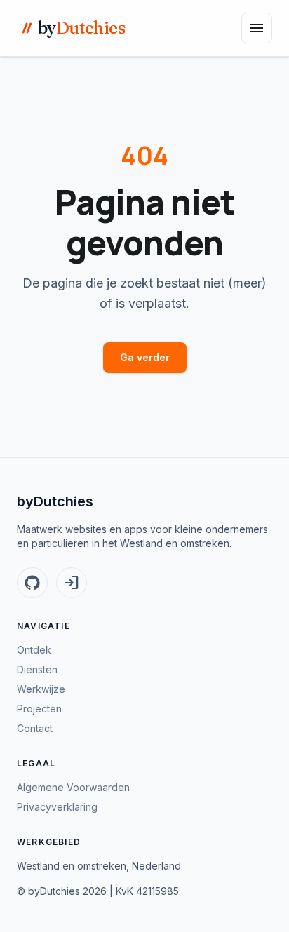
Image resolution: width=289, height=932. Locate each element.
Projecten (39, 709)
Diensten (37, 669)
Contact (35, 728)
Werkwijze (41, 689)
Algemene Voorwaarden (73, 787)
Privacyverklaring (57, 807)
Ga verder (145, 357)
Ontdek (34, 650)
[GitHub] (32, 582)
